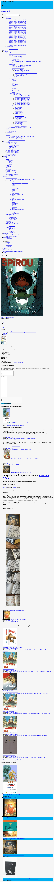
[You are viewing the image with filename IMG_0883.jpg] (13, 524)
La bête (15, 610)
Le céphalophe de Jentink (20, 117)
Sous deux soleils (15, 60)
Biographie (8, 166)
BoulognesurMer (22, 464)
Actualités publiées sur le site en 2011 (17, 37)
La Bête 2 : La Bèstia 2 (45, 671)
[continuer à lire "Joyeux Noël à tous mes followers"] (7, 619)
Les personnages (12, 78)
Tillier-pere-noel (15, 193)
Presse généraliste (13, 143)
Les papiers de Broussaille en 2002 (22, 104)
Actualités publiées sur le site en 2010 (17, 38)
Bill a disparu (18, 109)
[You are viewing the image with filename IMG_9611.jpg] (13, 605)
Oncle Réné (14, 81)
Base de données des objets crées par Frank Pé (11, 759)
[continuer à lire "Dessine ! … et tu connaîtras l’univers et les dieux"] (10, 837)
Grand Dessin (12, 226)
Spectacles (8, 243)
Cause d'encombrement (20, 124)
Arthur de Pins (15, 203)
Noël (17, 621)
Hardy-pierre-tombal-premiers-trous (20, 183)
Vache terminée (12, 217)
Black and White (20, 610)
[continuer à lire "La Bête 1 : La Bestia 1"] (10, 689)
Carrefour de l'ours (19, 119)
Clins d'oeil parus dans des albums (16, 181)
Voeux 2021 (14, 26)
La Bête (8, 135)
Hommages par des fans (11, 178)
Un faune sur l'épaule (16, 63)
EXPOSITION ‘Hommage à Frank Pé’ (19, 422)
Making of (8, 221)
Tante (13, 83)
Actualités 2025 (9, 609)
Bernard (13, 79)
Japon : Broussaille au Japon (21, 74)
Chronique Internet (13, 148)
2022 (28, 693)
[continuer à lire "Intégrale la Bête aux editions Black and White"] (7, 472)
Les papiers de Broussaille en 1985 (22, 103)
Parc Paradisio (12, 232)
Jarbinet (13, 195)
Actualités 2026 (9, 437)
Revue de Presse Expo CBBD (13, 150)
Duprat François (15, 188)
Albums (11, 55)
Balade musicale (18, 111)
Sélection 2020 (12, 146)
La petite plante (18, 118)
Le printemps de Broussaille (21, 126)
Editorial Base (33, 713)
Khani (28, 757)
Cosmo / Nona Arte (34, 649)
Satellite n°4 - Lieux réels (17, 69)
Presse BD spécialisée (14, 145)
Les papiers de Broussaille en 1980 (22, 98)
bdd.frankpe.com (16, 446)
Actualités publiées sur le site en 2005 (17, 45)
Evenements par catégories (12, 174)
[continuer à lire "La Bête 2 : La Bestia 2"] (10, 667)
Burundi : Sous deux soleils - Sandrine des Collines (26, 73)
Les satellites (12, 64)
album (10, 649)
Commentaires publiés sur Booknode (17, 140)
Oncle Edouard (15, 90)
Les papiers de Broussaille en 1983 (22, 100)
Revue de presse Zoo (11, 155)
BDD (4, 50)
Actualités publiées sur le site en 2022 (17, 22)
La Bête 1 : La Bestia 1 (8, 690)
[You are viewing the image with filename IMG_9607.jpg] (13, 559)
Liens (7, 159)
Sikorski (13, 185)
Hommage (32, 438)
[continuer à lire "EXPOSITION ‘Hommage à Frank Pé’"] (7, 422)
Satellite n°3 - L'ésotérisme (18, 68)
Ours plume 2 (9, 240)
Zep (13, 210)
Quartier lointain (9, 222)
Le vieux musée (18, 107)
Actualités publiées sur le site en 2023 (17, 23)
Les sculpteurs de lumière (17, 57)
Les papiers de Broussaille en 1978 (22, 95)
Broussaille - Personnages (17, 87)
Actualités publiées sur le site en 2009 (17, 40)
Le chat (13, 92)
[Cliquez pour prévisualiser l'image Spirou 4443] (22, 316)
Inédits (7, 167)
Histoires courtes (15, 105)
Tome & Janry (15, 205)
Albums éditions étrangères (12, 648)
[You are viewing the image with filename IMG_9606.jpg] (13, 547)
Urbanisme (8, 227)
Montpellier (11, 231)
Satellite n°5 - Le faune (17, 76)
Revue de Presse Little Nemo (12, 152)
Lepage (13, 212)
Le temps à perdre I (19, 114)
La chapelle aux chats (19, 116)
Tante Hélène (15, 84)
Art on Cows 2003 (10, 214)
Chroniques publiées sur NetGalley (17, 138)
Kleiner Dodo (9, 238)
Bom (10, 161)
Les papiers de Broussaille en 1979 (22, 97)
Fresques (8, 242)
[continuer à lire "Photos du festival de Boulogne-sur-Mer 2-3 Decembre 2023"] (7, 458)
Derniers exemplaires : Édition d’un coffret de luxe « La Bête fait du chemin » (20, 879)
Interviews (8, 165)
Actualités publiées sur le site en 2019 (17, 27)
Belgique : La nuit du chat (20, 71)
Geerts (13, 200)
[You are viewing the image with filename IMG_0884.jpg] (13, 536)
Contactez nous (9, 46)
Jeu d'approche (18, 113)
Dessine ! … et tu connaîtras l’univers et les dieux (14, 838)
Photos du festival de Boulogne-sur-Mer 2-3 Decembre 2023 (24, 458)
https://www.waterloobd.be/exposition (15, 425)
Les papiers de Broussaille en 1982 (22, 99)
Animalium (8, 157)
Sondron (14, 204)
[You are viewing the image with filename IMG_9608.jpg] (13, 570)
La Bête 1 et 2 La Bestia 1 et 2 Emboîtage (12, 647)
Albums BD (6, 51)
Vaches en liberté (13, 219)
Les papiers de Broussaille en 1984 (22, 102)
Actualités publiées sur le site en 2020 (17, 28)
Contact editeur (12, 47)
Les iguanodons (18, 123)
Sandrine (14, 88)
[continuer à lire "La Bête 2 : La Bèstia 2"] (10, 709)
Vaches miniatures (13, 218)
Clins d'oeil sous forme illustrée (16, 194)
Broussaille (8, 52)
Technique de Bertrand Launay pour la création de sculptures (22, 179)
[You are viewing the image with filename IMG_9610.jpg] (13, 593)
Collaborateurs (9, 160)
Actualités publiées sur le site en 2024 (17, 21)
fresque (13, 464)
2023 (7, 361)
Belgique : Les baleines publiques (22, 70)
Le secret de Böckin (19, 122)
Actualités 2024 (9, 620)
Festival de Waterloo (25, 438)
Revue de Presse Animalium (12, 151)
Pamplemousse (18, 108)
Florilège (8, 171)
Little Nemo (9, 132)
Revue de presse (7, 141)
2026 (15, 438)
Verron (13, 184)
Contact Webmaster (13, 49)
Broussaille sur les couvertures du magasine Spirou (20, 127)
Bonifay (11, 162)
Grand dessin (9, 245)
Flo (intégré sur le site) (11, 170)
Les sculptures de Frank (11, 236)
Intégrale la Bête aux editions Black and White (21, 472)
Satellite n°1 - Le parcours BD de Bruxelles (21, 65)
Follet (13, 198)
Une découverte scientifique (21, 121)
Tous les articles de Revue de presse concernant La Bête (21, 136)
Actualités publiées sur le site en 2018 (17, 31)
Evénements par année (11, 173)
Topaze (10, 164)
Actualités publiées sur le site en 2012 (17, 36)
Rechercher (3, 14)
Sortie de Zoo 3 (12, 131)
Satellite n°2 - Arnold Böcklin (18, 66)
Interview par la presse (11, 154)
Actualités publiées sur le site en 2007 (17, 42)
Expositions (11, 175)
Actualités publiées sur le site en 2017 (17, 30)
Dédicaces (8, 169)
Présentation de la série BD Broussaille (17, 54)
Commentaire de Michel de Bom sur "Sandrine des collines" (28, 61)
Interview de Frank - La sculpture (13, 234)
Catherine (14, 85)
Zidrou (5, 487)
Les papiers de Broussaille (15, 93)
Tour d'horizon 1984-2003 (12, 223)
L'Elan (7, 128)
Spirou (7, 133)
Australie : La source (19, 75)
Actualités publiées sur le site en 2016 (17, 35)
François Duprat (15, 213)
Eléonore (14, 80)
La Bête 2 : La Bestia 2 (8, 669)
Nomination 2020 (13, 147)
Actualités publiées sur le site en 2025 (17, 20)
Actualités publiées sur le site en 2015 (17, 32)
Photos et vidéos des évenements (13, 224)
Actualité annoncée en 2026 (25, 449)
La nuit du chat (15, 59)
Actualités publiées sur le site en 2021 (17, 25)
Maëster (13, 197)
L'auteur (5, 156)
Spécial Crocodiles (19, 112)
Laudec (13, 202)
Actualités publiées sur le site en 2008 (17, 41)
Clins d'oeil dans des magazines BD (17, 199)
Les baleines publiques (17, 56)
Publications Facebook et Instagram (17, 137)
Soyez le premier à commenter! (7, 317)
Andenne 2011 (12, 228)
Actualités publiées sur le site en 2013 (17, 33)
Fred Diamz (14, 207)
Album (13, 649)
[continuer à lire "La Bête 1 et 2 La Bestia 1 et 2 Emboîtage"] (10, 646)
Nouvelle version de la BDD (9, 440)
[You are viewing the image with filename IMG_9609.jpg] (13, 582)
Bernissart (11, 229)
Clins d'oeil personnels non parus (16, 209)
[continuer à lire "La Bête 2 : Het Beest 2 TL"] (10, 753)
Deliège (13, 208)
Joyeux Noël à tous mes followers (18, 619)
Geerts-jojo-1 (15, 191)
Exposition (11, 438)
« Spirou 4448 (15, 362)
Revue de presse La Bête (11, 142)
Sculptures (5, 233)
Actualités (8, 18)
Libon (13, 186)
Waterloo (18, 438)
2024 (14, 621)
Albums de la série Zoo (11, 130)
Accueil (5, 17)
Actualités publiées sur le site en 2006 (17, 44)
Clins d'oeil (8, 180)
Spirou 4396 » (22, 362)
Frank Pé (14, 487)
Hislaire (13, 189)
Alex (13, 89)
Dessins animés (6, 237)
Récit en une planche (16, 94)
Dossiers (5, 176)
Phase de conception (13, 215)
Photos (10, 464)
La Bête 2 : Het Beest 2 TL (9, 755)
